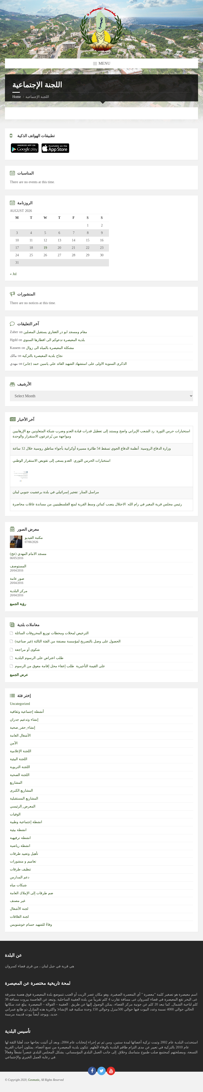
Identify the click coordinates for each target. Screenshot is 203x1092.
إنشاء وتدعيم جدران (24, 719)
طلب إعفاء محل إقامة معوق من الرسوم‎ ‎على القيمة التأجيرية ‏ (60, 666)
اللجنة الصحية (19, 775)
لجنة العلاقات (19, 917)
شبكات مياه (18, 885)
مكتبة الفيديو (34, 538)
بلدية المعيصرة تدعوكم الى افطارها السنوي (54, 340)
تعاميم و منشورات (23, 861)
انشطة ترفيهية (20, 838)
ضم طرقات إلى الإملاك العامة (31, 893)
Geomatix (33, 1080)
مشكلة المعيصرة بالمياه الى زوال (50, 348)
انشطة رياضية (20, 846)
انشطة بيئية (18, 830)
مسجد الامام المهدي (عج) (28, 554)
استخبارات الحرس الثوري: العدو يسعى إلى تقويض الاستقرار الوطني (61, 456)
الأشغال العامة (20, 735)
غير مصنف (17, 901)
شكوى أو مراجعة (27, 650)
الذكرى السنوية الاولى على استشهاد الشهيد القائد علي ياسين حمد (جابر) (75, 364)
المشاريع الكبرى (21, 790)
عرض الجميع (19, 675)
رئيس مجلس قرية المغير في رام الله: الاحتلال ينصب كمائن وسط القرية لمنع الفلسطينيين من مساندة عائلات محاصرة (97, 499)
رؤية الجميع (18, 604)
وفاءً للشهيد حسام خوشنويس (31, 924)
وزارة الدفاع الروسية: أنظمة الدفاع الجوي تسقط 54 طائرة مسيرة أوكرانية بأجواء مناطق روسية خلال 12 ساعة (92, 443)
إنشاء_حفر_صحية (22, 727)
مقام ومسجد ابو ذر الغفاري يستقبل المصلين (55, 332)
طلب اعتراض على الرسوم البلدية (39, 658)
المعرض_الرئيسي (22, 806)
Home (16, 97)
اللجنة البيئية (18, 759)
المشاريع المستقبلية (24, 798)
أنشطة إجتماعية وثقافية (27, 712)
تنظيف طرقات (20, 869)
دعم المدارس (19, 877)
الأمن (14, 743)
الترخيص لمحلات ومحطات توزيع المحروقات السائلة (52, 633)
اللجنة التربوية (20, 767)
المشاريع (16, 782)
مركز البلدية (18, 591)
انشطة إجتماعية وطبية (26, 822)
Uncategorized (20, 704)
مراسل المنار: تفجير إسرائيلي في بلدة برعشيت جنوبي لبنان (56, 487)
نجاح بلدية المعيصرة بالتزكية (42, 356)
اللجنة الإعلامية (20, 751)
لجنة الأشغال (19, 909)
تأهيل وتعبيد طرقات (24, 854)
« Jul (13, 274)
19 (45, 248)
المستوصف (18, 566)
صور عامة (17, 578)
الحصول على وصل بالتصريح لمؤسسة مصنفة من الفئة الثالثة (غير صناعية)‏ (68, 641)
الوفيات (15, 814)
